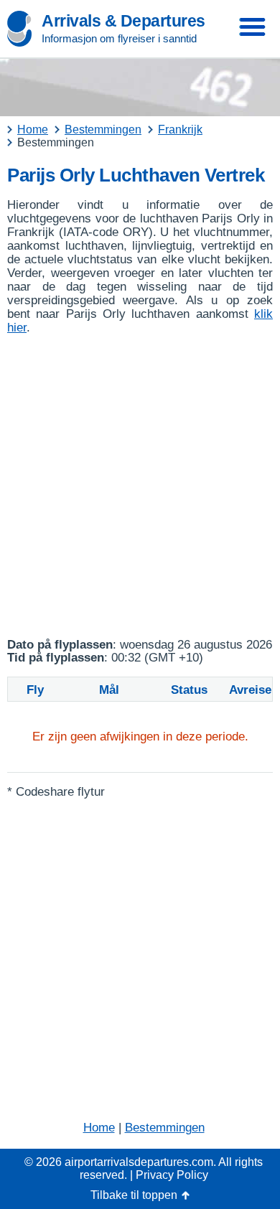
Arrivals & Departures (123, 20)
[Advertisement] (140, 486)
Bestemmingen (165, 1127)
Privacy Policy (172, 1175)
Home (99, 1127)
